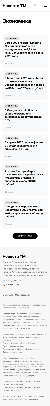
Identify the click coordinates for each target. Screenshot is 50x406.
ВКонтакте (8, 295)
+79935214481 (13, 284)
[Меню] (45, 6)
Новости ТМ (14, 5)
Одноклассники (23, 295)
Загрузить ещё (25, 236)
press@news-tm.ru (15, 280)
